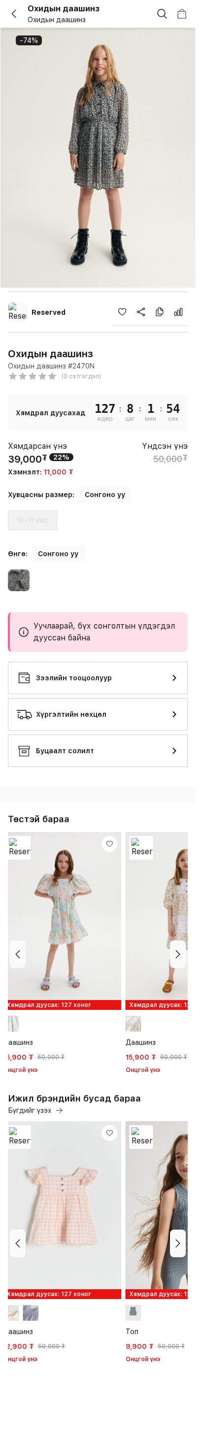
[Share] (141, 312)
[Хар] (19, 581)
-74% (29, 40)
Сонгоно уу (105, 495)
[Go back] (18, 14)
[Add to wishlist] (122, 312)
